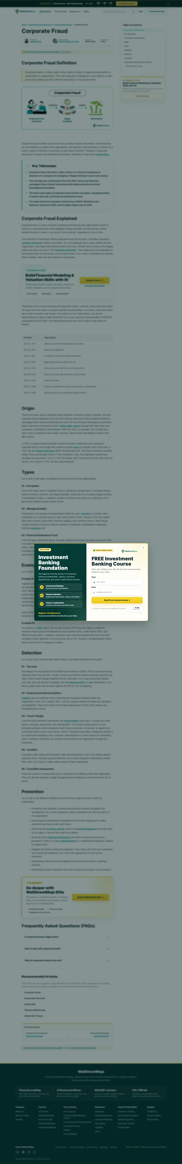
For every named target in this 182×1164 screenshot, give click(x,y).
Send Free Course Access (117, 600)
